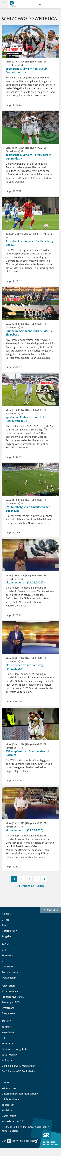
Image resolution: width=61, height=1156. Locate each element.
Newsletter (8, 1032)
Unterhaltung (9, 931)
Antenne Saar (9, 972)
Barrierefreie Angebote (14, 1049)
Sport (5, 925)
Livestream (8, 1008)
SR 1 (4, 950)
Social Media (9, 1054)
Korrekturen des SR (12, 1121)
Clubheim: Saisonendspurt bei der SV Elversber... (29, 333)
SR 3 (4, 961)
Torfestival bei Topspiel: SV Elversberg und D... (29, 243)
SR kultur (7, 955)
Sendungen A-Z (10, 1002)
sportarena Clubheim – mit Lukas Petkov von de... (26, 419)
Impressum (8, 1104)
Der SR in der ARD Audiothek (17, 1071)
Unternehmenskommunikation (19, 1093)
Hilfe (4, 1038)
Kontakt (6, 1027)
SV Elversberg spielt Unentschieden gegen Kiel (28, 509)
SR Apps (6, 1060)
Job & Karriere (10, 1099)
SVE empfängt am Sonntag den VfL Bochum (28, 753)
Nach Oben (52, 909)
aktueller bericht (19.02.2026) (24, 582)
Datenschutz (9, 1116)
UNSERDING (8, 966)
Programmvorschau (13, 996)
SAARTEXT (7, 1043)
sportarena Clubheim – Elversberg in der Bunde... (28, 157)
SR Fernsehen (9, 991)
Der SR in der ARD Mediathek (18, 1065)
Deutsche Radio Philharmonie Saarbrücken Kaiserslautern (25, 1129)
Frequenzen (8, 977)
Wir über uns (9, 1088)
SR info (5, 919)
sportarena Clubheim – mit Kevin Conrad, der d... (26, 70)
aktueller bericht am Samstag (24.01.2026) (24, 667)
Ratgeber (7, 936)
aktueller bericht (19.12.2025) (24, 830)
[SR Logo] (13, 4)
